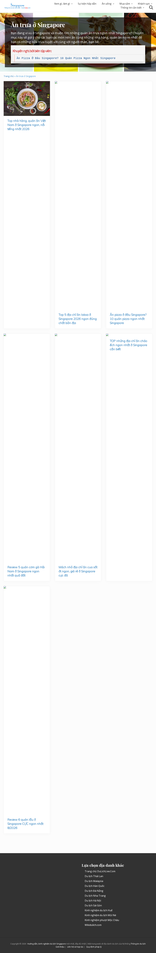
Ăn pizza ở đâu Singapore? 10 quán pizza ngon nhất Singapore (66, 58)
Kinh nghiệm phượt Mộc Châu (102, 920)
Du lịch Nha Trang (95, 895)
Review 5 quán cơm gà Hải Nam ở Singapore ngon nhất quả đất (25, 571)
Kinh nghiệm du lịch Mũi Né (100, 915)
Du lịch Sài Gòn (93, 905)
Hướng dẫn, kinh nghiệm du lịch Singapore (46, 943)
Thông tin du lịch (138, 943)
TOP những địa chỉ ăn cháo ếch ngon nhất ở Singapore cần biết (128, 345)
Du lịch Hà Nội (93, 900)
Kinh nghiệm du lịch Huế (98, 910)
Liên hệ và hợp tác (75, 946)
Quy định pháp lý (93, 946)
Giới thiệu (60, 946)
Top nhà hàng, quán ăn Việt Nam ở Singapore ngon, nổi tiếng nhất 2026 (26, 125)
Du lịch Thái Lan (94, 876)
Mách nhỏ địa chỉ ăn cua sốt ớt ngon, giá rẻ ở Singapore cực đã (78, 571)
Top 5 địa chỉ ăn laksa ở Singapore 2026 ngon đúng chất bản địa (78, 319)
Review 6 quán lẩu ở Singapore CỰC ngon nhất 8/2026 (25, 824)
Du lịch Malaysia (94, 881)
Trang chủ (9, 76)
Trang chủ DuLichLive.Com (100, 871)
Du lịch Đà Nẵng (94, 890)
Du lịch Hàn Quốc (94, 886)
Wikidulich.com (93, 925)
